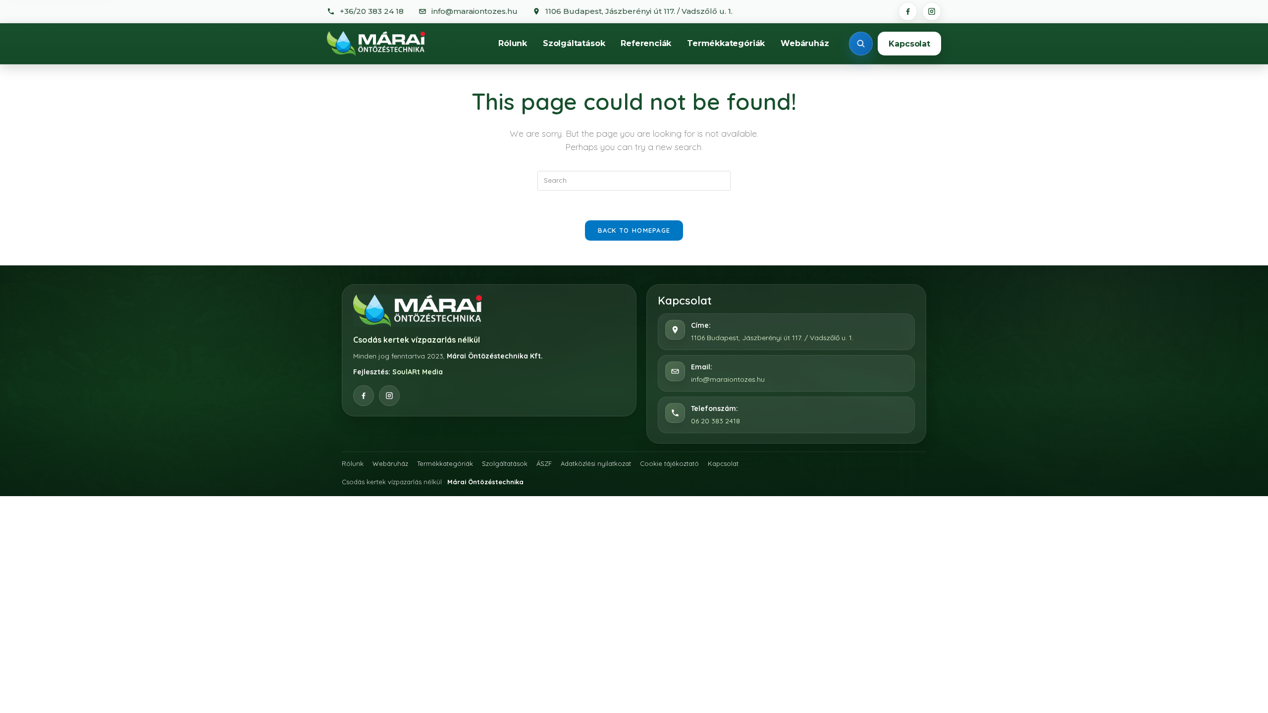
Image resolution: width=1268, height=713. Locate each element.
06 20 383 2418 (715, 420)
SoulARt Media (417, 371)
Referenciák (646, 43)
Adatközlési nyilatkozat (596, 463)
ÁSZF (544, 463)
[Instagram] (931, 11)
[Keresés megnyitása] (861, 43)
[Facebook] (907, 11)
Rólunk (512, 43)
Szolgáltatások (574, 43)
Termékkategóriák (726, 43)
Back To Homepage (634, 230)
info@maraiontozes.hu (728, 379)
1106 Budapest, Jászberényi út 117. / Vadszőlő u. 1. (772, 337)
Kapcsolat (909, 44)
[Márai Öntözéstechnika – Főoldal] (376, 43)
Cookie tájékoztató (669, 463)
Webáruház (805, 43)
